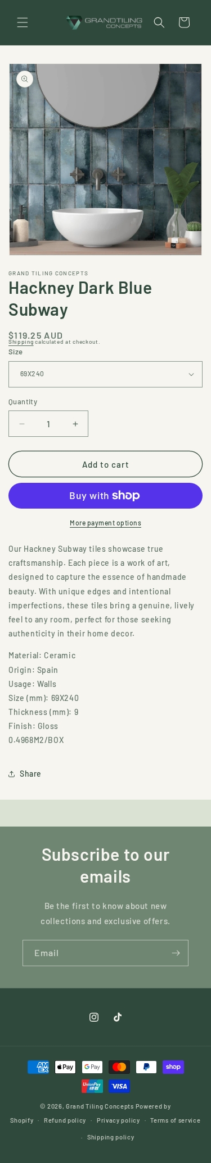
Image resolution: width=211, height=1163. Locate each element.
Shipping (21, 341)
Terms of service (175, 1120)
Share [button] (31, 773)
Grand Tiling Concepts (100, 1106)
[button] (22, 22)
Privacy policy (118, 1120)
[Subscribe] (175, 953)
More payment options (105, 523)
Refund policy (65, 1120)
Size (15, 351)
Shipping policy (110, 1137)
